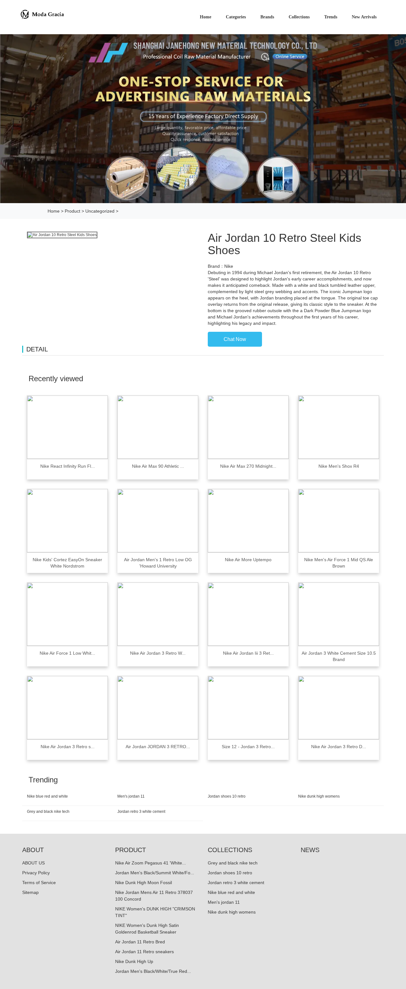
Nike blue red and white (47, 796)
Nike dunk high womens (319, 796)
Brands (267, 17)
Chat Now (235, 339)
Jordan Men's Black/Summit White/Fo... (154, 872)
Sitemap (30, 892)
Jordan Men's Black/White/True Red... (153, 971)
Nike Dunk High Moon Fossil (143, 882)
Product (72, 211)
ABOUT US (33, 862)
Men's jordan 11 (131, 796)
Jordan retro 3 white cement (141, 811)
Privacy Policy (36, 872)
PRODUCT (130, 849)
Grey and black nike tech (48, 811)
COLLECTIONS (230, 849)
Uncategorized (100, 211)
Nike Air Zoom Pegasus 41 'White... (150, 862)
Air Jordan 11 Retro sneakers (144, 951)
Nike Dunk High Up (134, 961)
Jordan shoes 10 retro (227, 796)
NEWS (310, 849)
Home (54, 211)
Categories (236, 17)
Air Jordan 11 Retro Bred (140, 941)
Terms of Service (39, 882)
